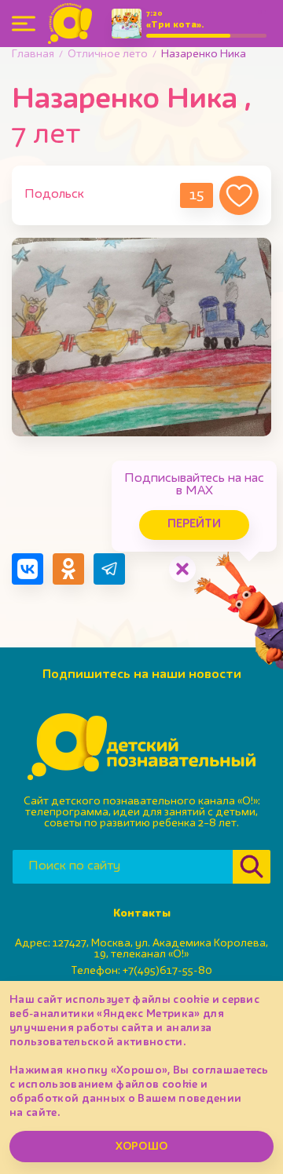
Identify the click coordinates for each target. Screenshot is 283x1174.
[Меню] (23, 23)
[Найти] (251, 867)
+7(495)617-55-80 (167, 970)
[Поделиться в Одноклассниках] (68, 569)
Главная (33, 54)
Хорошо (141, 1146)
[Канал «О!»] (70, 23)
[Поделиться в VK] (27, 569)
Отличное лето (108, 54)
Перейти (194, 525)
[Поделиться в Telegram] (109, 569)
